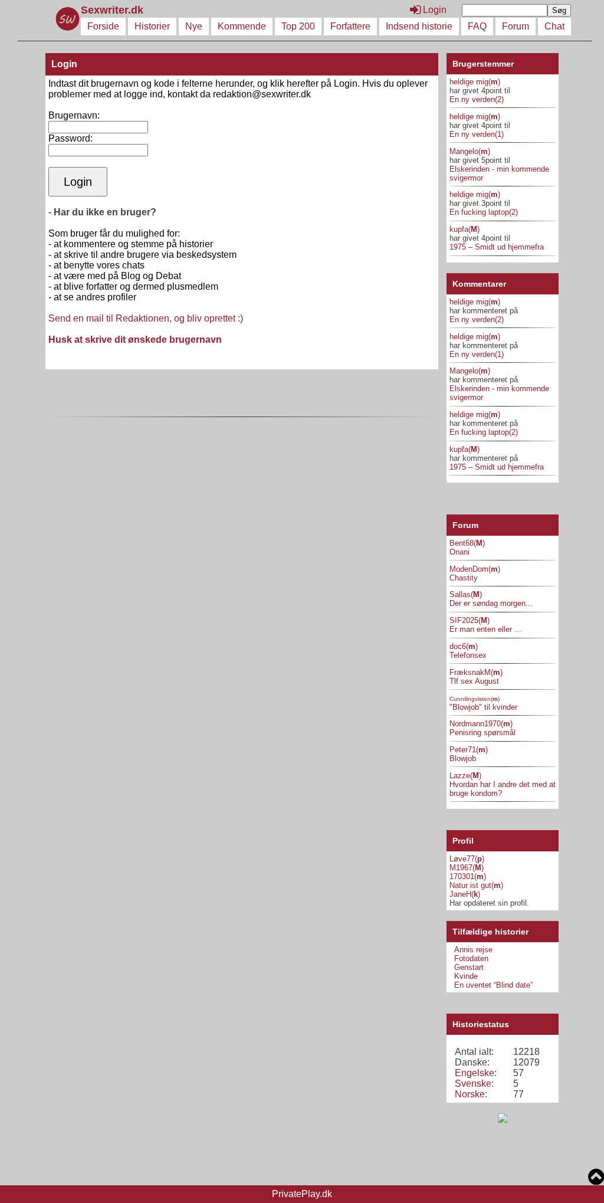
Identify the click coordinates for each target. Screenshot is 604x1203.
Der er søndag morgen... (491, 603)
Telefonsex (468, 655)
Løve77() (466, 858)
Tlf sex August (474, 681)
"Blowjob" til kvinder (483, 707)
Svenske (473, 1084)
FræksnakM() (476, 672)
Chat (554, 26)
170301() (467, 876)
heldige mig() (474, 81)
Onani (459, 552)
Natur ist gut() (476, 885)
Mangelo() (469, 151)
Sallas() (465, 594)
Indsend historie (419, 26)
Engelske (474, 1073)
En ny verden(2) (476, 99)
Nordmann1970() (481, 723)
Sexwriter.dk (113, 10)
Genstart (469, 967)
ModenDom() (474, 569)
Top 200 (298, 26)
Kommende (242, 26)
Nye (193, 26)
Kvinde (466, 976)
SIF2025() (469, 620)
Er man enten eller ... (485, 629)
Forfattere (350, 26)
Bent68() (467, 543)
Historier (152, 26)
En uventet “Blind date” (493, 985)
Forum (515, 26)
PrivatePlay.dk (302, 1194)
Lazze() (465, 775)
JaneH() (464, 894)
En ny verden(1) (476, 134)
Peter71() (468, 749)
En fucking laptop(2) (483, 212)
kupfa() (464, 229)
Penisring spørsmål (482, 732)
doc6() (463, 646)
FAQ (477, 26)
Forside (103, 26)
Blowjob (462, 758)
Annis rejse (473, 949)
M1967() (466, 867)
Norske (470, 1094)
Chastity (463, 577)
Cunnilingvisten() (474, 699)
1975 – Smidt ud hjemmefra (496, 246)
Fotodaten (471, 958)
